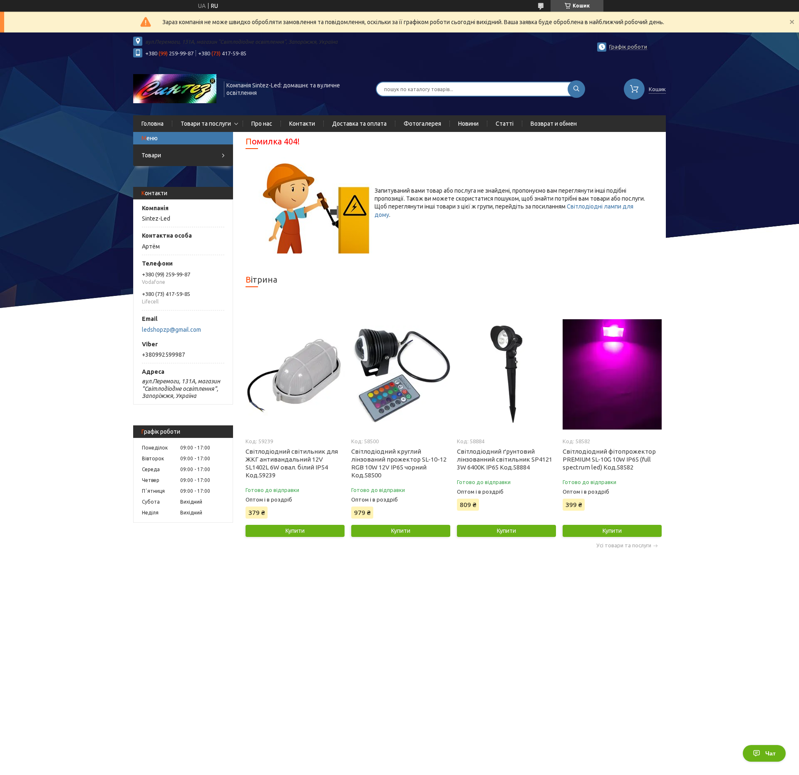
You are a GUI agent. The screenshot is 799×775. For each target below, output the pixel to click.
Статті (505, 124)
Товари (151, 155)
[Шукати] (576, 89)
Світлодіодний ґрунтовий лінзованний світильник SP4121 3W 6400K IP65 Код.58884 (504, 459)
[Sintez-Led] (174, 88)
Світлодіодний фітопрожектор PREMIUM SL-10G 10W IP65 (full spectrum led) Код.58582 (609, 459)
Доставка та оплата (359, 124)
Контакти (302, 124)
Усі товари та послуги (623, 545)
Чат (770, 753)
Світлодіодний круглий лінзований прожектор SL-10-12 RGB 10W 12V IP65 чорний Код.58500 (399, 463)
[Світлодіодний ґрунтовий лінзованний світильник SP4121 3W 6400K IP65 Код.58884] (506, 374)
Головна (152, 124)
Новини (468, 124)
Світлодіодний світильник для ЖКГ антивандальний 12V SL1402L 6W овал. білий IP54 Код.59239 (292, 463)
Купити (295, 530)
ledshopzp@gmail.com (171, 329)
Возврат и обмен (554, 124)
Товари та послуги (206, 124)
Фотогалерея (422, 124)
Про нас (261, 124)
